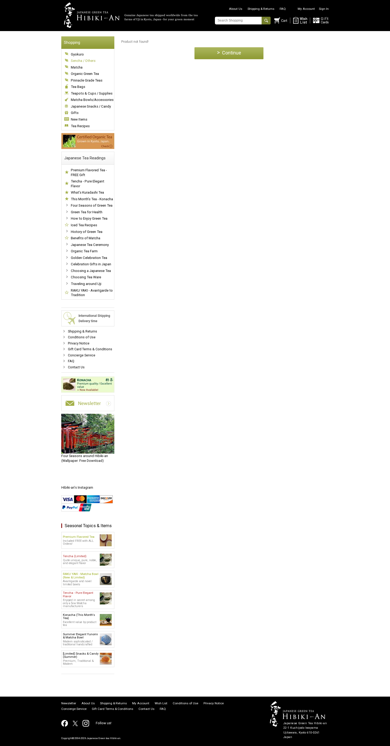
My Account (306, 9)
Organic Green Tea (85, 74)
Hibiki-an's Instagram (77, 487)
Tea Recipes (80, 126)
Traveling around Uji (86, 284)
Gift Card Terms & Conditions (90, 349)
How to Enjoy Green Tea (89, 218)
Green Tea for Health (86, 212)
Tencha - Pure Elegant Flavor (87, 183)
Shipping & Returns (261, 9)
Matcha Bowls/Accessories (92, 100)
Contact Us (76, 367)
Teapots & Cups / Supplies (91, 93)
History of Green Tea (86, 232)
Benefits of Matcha (85, 238)
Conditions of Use (82, 337)
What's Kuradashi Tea (87, 192)
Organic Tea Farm (84, 251)
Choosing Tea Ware (86, 277)
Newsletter (68, 703)
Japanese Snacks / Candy (91, 106)
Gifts (75, 113)
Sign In (324, 9)
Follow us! (103, 723)
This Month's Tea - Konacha (92, 199)
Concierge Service (81, 355)
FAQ (283, 9)
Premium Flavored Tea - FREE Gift (89, 172)
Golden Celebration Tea (89, 258)
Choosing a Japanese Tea (91, 271)
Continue (229, 52)
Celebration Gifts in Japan (91, 264)
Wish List (161, 703)
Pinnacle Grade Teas (86, 80)
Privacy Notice (78, 343)
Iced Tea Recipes (84, 225)
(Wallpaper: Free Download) (84, 458)
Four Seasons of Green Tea (91, 205)
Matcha (77, 67)
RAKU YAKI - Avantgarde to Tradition (92, 292)
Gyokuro (77, 54)
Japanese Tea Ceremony (90, 245)
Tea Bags (78, 87)
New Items (79, 119)
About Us (235, 9)
